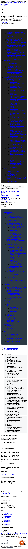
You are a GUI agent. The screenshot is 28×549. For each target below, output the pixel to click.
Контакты (6, 523)
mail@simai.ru (4, 495)
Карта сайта (7, 524)
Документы (7, 517)
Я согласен (3, 547)
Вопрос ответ (7, 521)
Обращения (7, 520)
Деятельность (7, 516)
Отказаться (10, 547)
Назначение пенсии (7, 474)
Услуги (5, 519)
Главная (6, 513)
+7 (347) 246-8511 (5, 493)
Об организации (8, 514)
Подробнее (4, 5)
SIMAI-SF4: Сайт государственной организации (14, 533)
